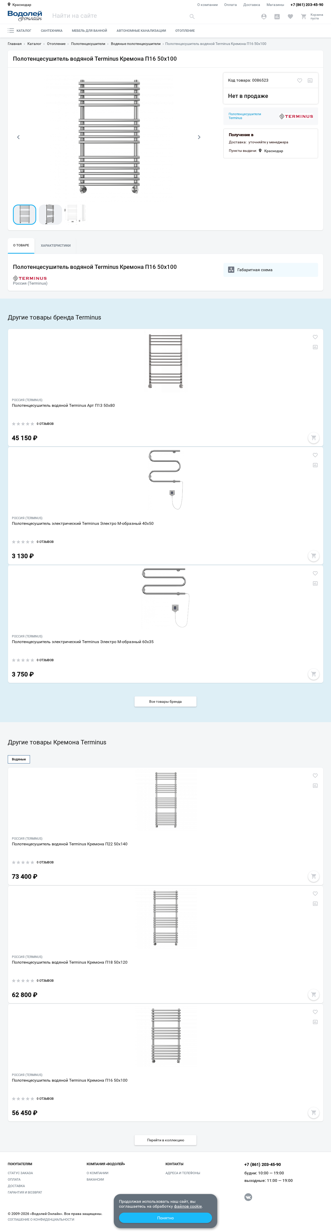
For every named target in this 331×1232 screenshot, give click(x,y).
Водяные (19, 759)
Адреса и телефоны (183, 1173)
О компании (207, 5)
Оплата (230, 5)
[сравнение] (310, 80)
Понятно (165, 1217)
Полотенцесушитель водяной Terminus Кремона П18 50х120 (69, 962)
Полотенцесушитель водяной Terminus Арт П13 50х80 (63, 405)
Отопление (185, 31)
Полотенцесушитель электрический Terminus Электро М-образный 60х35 (83, 641)
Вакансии (95, 1179)
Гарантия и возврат (25, 1192)
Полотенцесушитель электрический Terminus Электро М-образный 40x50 (83, 523)
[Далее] (199, 137)
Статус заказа (20, 1173)
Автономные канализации (141, 31)
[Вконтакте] (248, 1197)
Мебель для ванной (89, 31)
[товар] (165, 361)
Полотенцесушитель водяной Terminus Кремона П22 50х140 (69, 843)
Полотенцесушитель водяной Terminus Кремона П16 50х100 (69, 1080)
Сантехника (52, 31)
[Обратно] (18, 137)
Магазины (275, 5)
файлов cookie (188, 1206)
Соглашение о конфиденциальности (41, 1219)
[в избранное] (299, 80)
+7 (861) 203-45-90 (307, 5)
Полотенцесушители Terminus (245, 116)
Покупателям (20, 1164)
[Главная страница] (25, 16)
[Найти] (192, 16)
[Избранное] (290, 16)
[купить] (313, 437)
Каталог (24, 31)
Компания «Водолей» (106, 1164)
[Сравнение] (277, 16)
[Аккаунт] (264, 16)
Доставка (251, 5)
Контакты (174, 1164)
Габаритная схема (255, 269)
